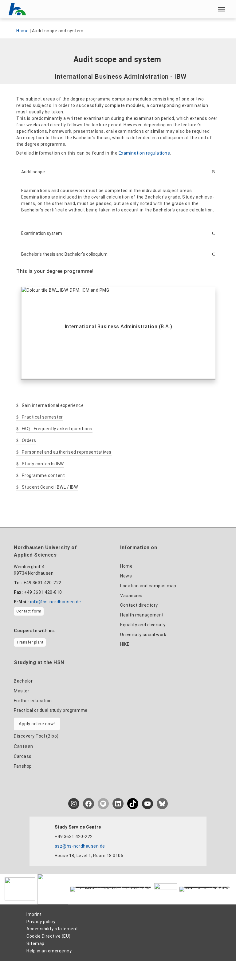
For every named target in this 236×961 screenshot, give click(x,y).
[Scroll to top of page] (220, 943)
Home (22, 30)
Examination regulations (144, 153)
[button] (221, 9)
